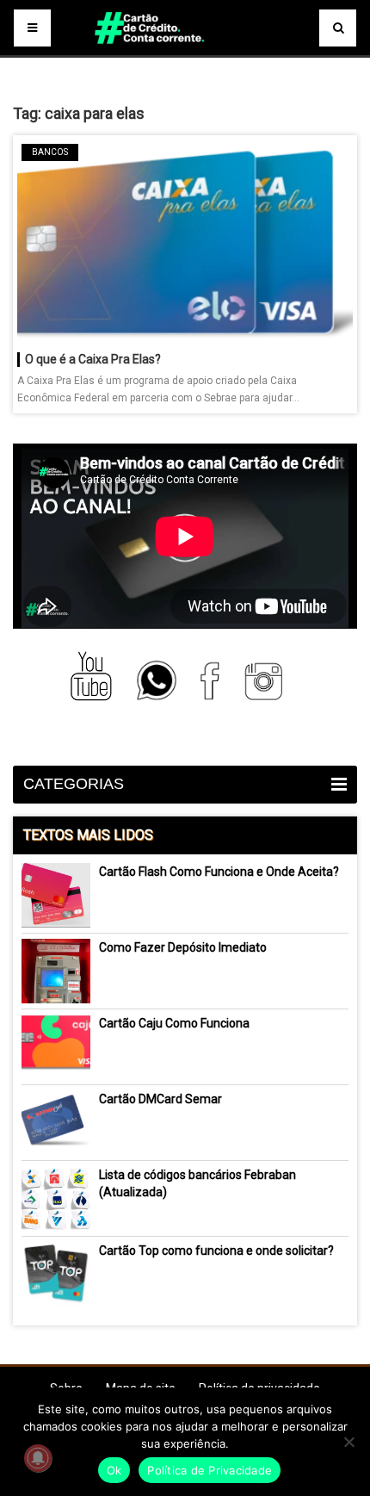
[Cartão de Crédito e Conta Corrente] (185, 52)
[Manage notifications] (38, 1458)
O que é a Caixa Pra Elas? (93, 359)
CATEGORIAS (73, 783)
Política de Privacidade (209, 1470)
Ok (114, 1470)
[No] (348, 1441)
